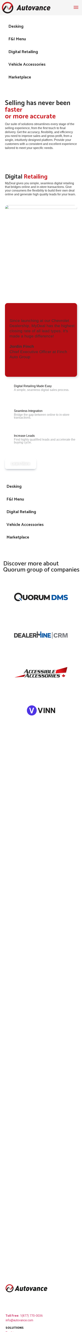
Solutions (15, 1327)
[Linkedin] (9, 1303)
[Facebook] (25, 1303)
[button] (41, 26)
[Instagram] (33, 1303)
